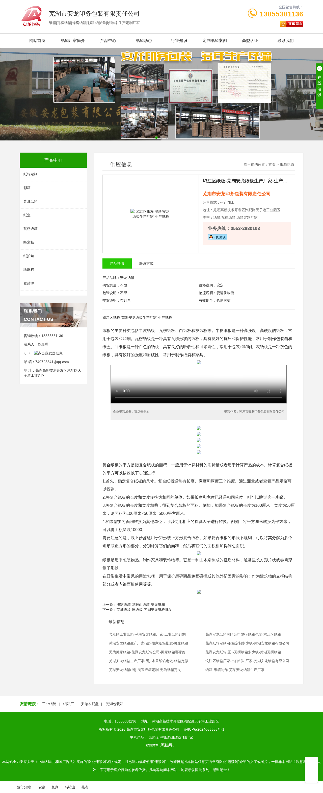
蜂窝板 (28, 242)
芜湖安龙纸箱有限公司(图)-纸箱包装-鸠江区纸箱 (243, 634)
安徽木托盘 (90, 704)
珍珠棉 (28, 270)
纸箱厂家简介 (73, 40)
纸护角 (28, 256)
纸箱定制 (30, 174)
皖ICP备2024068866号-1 (204, 729)
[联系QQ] (48, 353)
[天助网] (161, 745)
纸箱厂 (68, 704)
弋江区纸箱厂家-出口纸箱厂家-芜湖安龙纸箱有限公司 (247, 661)
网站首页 (37, 40)
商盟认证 (250, 40)
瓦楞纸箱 (30, 229)
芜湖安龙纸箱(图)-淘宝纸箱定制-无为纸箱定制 (145, 670)
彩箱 (27, 188)
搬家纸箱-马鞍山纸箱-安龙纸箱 (141, 605)
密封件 (28, 283)
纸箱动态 (144, 40)
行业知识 (179, 40)
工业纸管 (49, 704)
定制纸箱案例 (215, 40)
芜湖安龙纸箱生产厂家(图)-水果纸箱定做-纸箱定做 (148, 661)
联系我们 (286, 40)
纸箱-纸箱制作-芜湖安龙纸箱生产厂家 (234, 670)
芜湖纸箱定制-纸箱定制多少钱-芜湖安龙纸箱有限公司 (247, 643)
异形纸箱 (30, 201)
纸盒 (27, 215)
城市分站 (24, 787)
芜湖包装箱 (114, 704)
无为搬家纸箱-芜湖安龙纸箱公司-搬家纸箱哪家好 (147, 652)
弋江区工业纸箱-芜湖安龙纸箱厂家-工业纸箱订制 (147, 634)
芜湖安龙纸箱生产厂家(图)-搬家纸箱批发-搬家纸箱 (148, 643)
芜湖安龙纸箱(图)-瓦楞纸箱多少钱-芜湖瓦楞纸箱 (243, 652)
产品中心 (108, 40)
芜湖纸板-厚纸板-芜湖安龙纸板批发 (144, 610)
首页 (272, 164)
